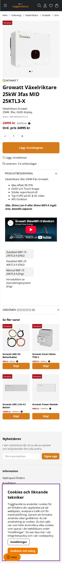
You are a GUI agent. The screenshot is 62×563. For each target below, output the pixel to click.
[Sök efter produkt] (39, 6)
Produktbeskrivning (19, 173)
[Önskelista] (51, 6)
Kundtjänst (9, 483)
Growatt (46, 15)
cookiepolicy (45, 535)
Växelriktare (31, 15)
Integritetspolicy (17, 535)
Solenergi (16, 15)
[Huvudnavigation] (5, 6)
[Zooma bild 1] (31, 49)
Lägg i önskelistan (16, 157)
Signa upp (50, 456)
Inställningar (18, 542)
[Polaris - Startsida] (20, 5)
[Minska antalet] (5, 136)
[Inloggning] (45, 6)
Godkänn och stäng (22, 551)
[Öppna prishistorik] (29, 123)
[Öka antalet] (22, 136)
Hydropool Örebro (14, 478)
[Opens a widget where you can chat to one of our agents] (12, 557)
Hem (5, 15)
